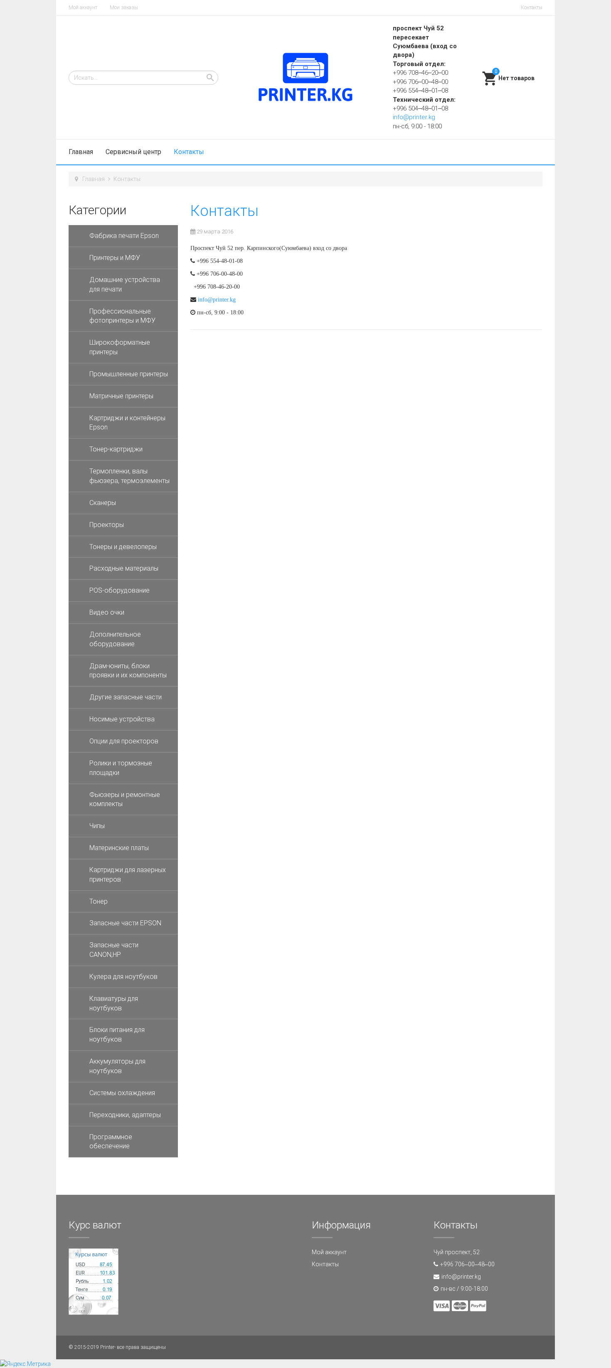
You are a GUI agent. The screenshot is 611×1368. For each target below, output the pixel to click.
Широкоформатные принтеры (119, 347)
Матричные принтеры (121, 396)
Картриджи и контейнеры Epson (127, 422)
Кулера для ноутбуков (123, 977)
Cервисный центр (133, 152)
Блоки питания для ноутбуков (117, 1034)
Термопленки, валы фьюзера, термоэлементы (129, 476)
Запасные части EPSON (125, 923)
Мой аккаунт (83, 7)
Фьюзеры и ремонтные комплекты (124, 799)
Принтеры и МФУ (114, 258)
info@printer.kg (414, 117)
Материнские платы (119, 848)
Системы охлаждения (122, 1093)
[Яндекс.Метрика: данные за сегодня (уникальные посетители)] (25, 1364)
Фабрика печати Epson (124, 236)
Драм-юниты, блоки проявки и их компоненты (128, 670)
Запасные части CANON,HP (113, 950)
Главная (81, 152)
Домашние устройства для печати (124, 284)
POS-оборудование (119, 590)
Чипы (97, 826)
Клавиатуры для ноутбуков (113, 1003)
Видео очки (106, 612)
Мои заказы (124, 7)
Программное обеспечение (110, 1141)
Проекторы (106, 525)
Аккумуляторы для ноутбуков (117, 1066)
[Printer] (305, 77)
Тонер (98, 901)
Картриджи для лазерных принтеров (127, 874)
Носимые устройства (122, 719)
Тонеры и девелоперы (123, 547)
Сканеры (102, 503)
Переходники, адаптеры (125, 1115)
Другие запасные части (125, 697)
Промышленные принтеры (128, 374)
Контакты (531, 7)
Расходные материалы (123, 568)
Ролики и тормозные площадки (120, 768)
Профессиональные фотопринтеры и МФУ (122, 316)
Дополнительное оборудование (115, 639)
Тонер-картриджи (116, 449)
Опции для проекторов (123, 741)
